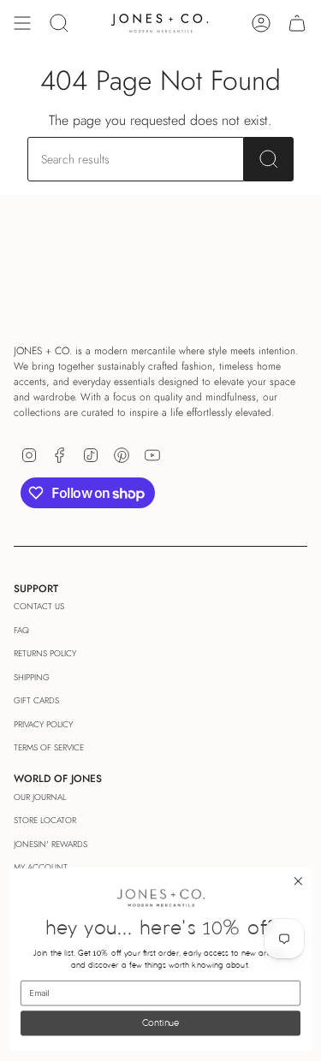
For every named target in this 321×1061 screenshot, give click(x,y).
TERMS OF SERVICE (49, 747)
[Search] (269, 159)
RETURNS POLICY (45, 653)
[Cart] (297, 23)
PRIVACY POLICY (43, 724)
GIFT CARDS (36, 700)
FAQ (21, 630)
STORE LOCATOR (45, 820)
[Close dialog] (298, 882)
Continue (160, 1023)
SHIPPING (32, 677)
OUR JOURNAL (40, 797)
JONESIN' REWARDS (50, 844)
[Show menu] (22, 23)
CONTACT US (39, 606)
